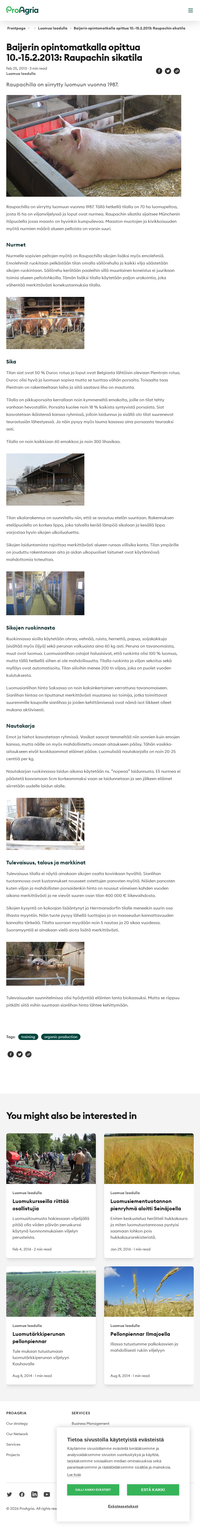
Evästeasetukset (123, 1506)
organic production (60, 1036)
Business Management (90, 1423)
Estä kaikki (153, 1490)
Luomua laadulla (52, 28)
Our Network (17, 1434)
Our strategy (17, 1423)
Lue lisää (74, 1475)
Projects (13, 1454)
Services (13, 1444)
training (28, 1036)
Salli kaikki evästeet (93, 1489)
